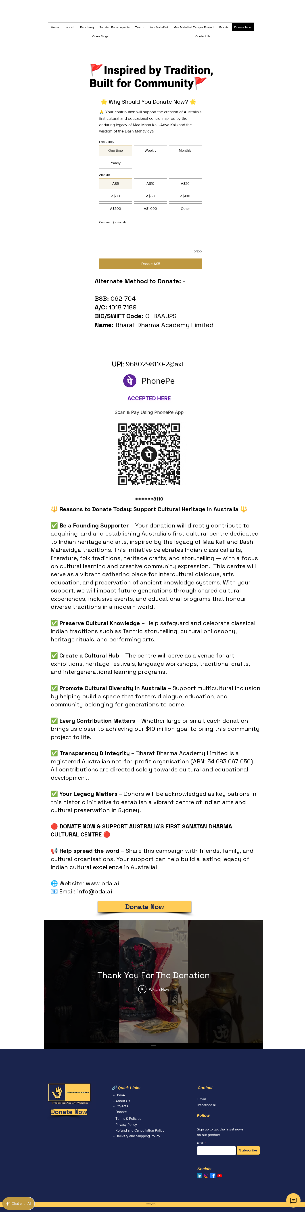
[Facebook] (212, 1175)
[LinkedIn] (199, 1175)
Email (200, 1142)
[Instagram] (206, 1175)
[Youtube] (219, 1175)
